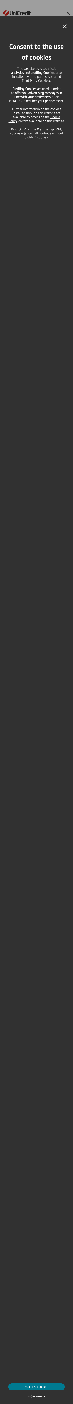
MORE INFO (35, 1396)
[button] (65, 26)
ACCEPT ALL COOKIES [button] (36, 1386)
